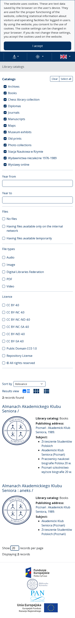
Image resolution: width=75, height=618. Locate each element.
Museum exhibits (19, 132)
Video (10, 286)
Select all (66, 79)
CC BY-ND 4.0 (16, 334)
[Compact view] (36, 391)
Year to (7, 193)
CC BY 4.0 (13, 305)
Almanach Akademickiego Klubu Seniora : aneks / (32, 488)
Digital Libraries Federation (25, 272)
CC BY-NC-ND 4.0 (18, 320)
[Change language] (65, 56)
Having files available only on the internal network (35, 228)
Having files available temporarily (29, 238)
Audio (10, 257)
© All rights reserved (21, 363)
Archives (13, 87)
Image (11, 265)
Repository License (19, 356)
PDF (9, 279)
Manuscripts (16, 119)
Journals (13, 113)
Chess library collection (24, 100)
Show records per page (22, 548)
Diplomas (14, 106)
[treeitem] (37, 86)
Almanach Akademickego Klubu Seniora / (31, 409)
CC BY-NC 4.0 (15, 312)
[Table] (46, 391)
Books (12, 93)
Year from (9, 176)
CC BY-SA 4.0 (15, 341)
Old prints (14, 139)
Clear (55, 79)
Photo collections (19, 145)
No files (12, 219)
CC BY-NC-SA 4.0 (18, 327)
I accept (37, 46)
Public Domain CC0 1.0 (22, 348)
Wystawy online (18, 165)
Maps (12, 126)
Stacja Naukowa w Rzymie (25, 152)
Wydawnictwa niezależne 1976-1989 (32, 158)
